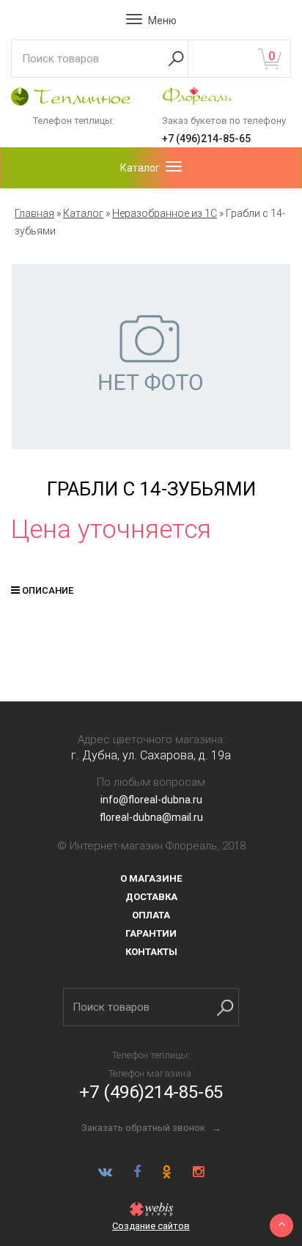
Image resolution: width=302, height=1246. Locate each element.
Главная (34, 213)
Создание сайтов (151, 1225)
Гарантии (151, 933)
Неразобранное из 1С (164, 213)
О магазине (151, 878)
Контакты (151, 951)
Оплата (151, 915)
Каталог (83, 213)
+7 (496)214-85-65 (206, 138)
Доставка (151, 896)
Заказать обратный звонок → (151, 1127)
